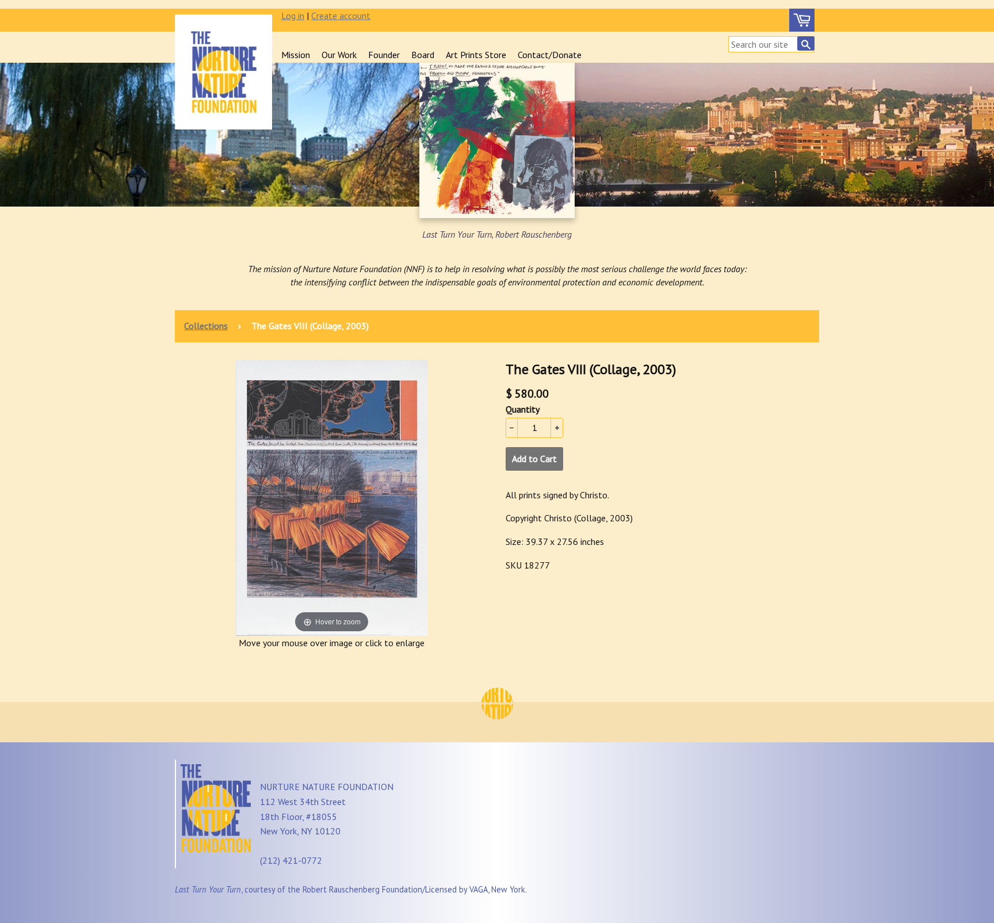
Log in (292, 15)
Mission (295, 54)
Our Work (339, 54)
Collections (206, 325)
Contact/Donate (550, 54)
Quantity (523, 409)
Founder (384, 54)
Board (422, 54)
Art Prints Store (476, 54)
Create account (340, 15)
